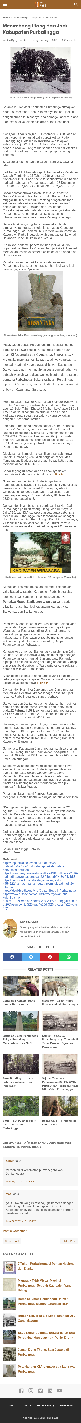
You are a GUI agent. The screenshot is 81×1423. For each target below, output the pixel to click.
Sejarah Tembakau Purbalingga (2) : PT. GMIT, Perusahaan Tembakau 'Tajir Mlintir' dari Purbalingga (60, 1084)
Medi (9, 1194)
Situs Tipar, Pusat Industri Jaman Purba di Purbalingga (19, 1124)
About (11, 1405)
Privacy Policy (46, 1405)
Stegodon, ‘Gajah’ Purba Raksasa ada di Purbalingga (60, 1002)
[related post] (21, 986)
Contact (26, 1405)
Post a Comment (15, 1231)
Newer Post (12, 1240)
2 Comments (69, 40)
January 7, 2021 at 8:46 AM (22, 1181)
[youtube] (60, 1392)
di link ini (43, 682)
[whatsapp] (68, 957)
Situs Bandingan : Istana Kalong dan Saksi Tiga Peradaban (19, 1082)
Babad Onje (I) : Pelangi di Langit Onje (59, 1122)
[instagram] (31, 1392)
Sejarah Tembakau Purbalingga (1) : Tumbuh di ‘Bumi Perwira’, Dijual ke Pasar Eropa (60, 1041)
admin (10, 1161)
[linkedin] (50, 1392)
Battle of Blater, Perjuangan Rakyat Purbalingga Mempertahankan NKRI (20, 1039)
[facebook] (12, 957)
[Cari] (76, 5)
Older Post (69, 1240)
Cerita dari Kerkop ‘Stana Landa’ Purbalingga (19, 1002)
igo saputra (21, 40)
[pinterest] (49, 957)
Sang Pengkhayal (49, 1418)
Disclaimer (66, 1405)
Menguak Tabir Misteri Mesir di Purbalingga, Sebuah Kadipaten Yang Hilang (45, 1285)
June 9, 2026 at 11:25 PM (21, 1221)
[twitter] (31, 957)
